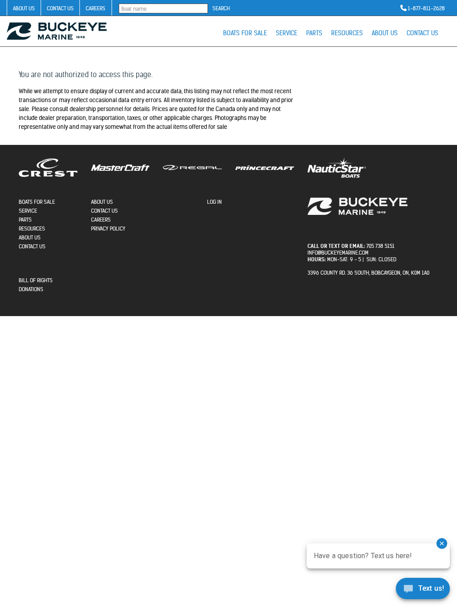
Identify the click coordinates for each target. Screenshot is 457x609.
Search (221, 8)
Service (286, 33)
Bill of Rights (36, 280)
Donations (31, 289)
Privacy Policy (108, 228)
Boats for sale (245, 33)
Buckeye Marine (57, 31)
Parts (314, 33)
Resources (347, 33)
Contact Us (60, 8)
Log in (214, 201)
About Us (24, 8)
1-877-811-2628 (426, 8)
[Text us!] (423, 590)
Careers (95, 8)
